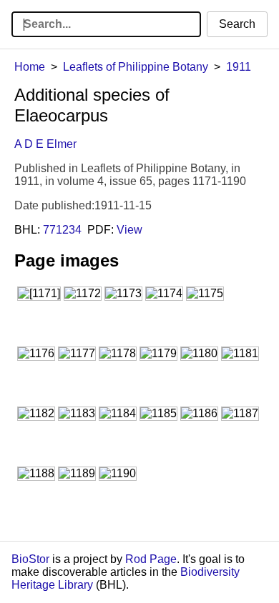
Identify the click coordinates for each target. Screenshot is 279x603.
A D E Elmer (45, 144)
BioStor (30, 559)
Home (29, 67)
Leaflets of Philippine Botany (135, 67)
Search (237, 24)
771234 (62, 230)
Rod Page (151, 559)
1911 (238, 67)
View (129, 230)
